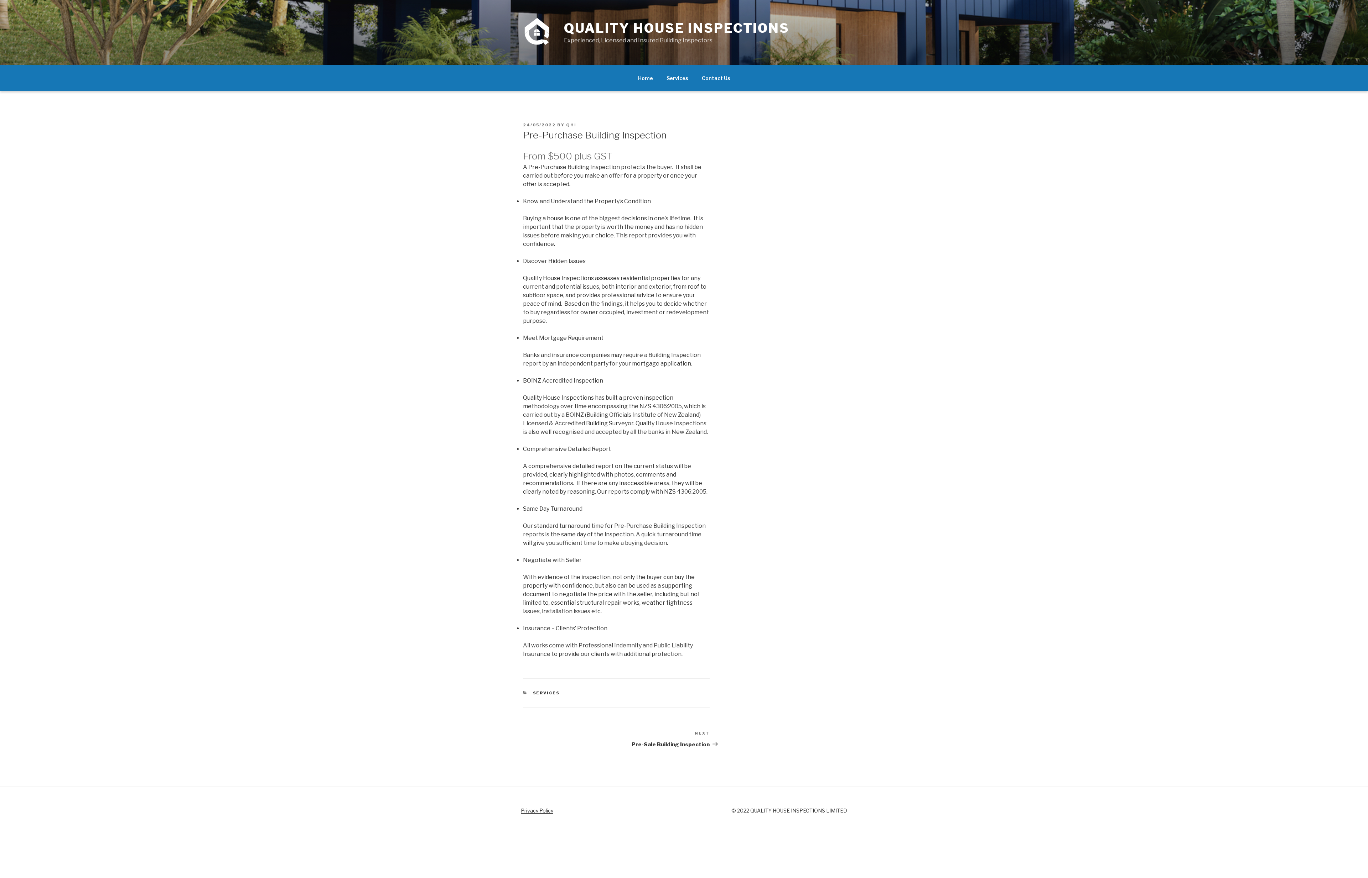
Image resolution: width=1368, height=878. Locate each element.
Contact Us (716, 78)
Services (677, 78)
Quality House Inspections (676, 28)
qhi (571, 124)
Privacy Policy (537, 811)
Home (645, 78)
